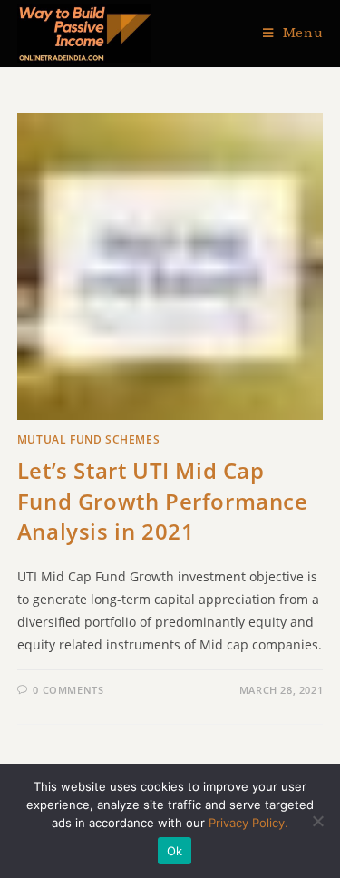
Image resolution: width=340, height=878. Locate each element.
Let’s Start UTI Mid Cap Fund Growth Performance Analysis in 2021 (162, 500)
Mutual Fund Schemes (88, 439)
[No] (317, 821)
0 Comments (68, 690)
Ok (175, 851)
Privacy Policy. (248, 822)
